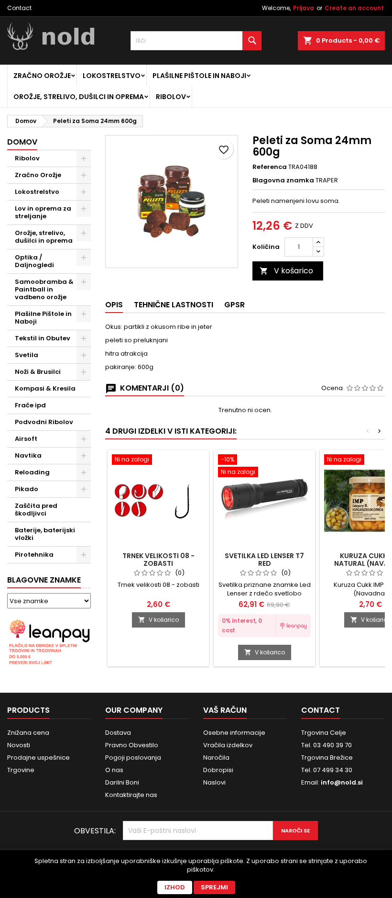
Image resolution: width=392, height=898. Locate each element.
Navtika (28, 455)
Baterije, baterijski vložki (45, 534)
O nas (114, 770)
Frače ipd (30, 405)
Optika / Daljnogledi (34, 261)
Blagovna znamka (283, 180)
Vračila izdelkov (227, 745)
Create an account (354, 8)
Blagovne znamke (44, 579)
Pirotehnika (34, 554)
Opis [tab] (114, 304)
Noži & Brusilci (38, 371)
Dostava (118, 732)
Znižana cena (28, 732)
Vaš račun (225, 710)
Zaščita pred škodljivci (36, 509)
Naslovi (214, 782)
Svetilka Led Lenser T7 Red (264, 559)
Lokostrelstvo (112, 75)
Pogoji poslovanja (133, 757)
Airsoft (26, 438)
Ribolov (171, 96)
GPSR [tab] (234, 304)
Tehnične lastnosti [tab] (173, 304)
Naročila (216, 757)
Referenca (269, 167)
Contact (19, 8)
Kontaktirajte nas (131, 794)
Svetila (26, 354)
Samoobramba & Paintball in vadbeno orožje (44, 289)
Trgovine (20, 770)
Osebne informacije (234, 732)
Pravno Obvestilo (131, 745)
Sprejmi (214, 887)
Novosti (18, 745)
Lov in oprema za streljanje (43, 212)
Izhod (174, 887)
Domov (22, 141)
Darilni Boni (122, 782)
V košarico (286, 270)
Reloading (32, 472)
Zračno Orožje (42, 75)
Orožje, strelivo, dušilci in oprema (78, 96)
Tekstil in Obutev (42, 338)
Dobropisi (218, 770)
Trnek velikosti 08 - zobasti (158, 559)
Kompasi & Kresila (45, 388)
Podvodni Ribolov (44, 422)
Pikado (26, 489)
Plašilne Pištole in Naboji (199, 75)
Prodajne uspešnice (38, 757)
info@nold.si (342, 782)
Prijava (303, 8)
